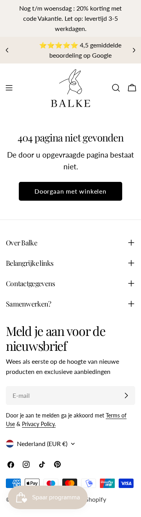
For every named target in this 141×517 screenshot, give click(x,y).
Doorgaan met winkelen (70, 191)
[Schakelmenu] (9, 88)
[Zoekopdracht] (116, 88)
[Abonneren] (126, 395)
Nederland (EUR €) (42, 443)
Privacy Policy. (39, 424)
